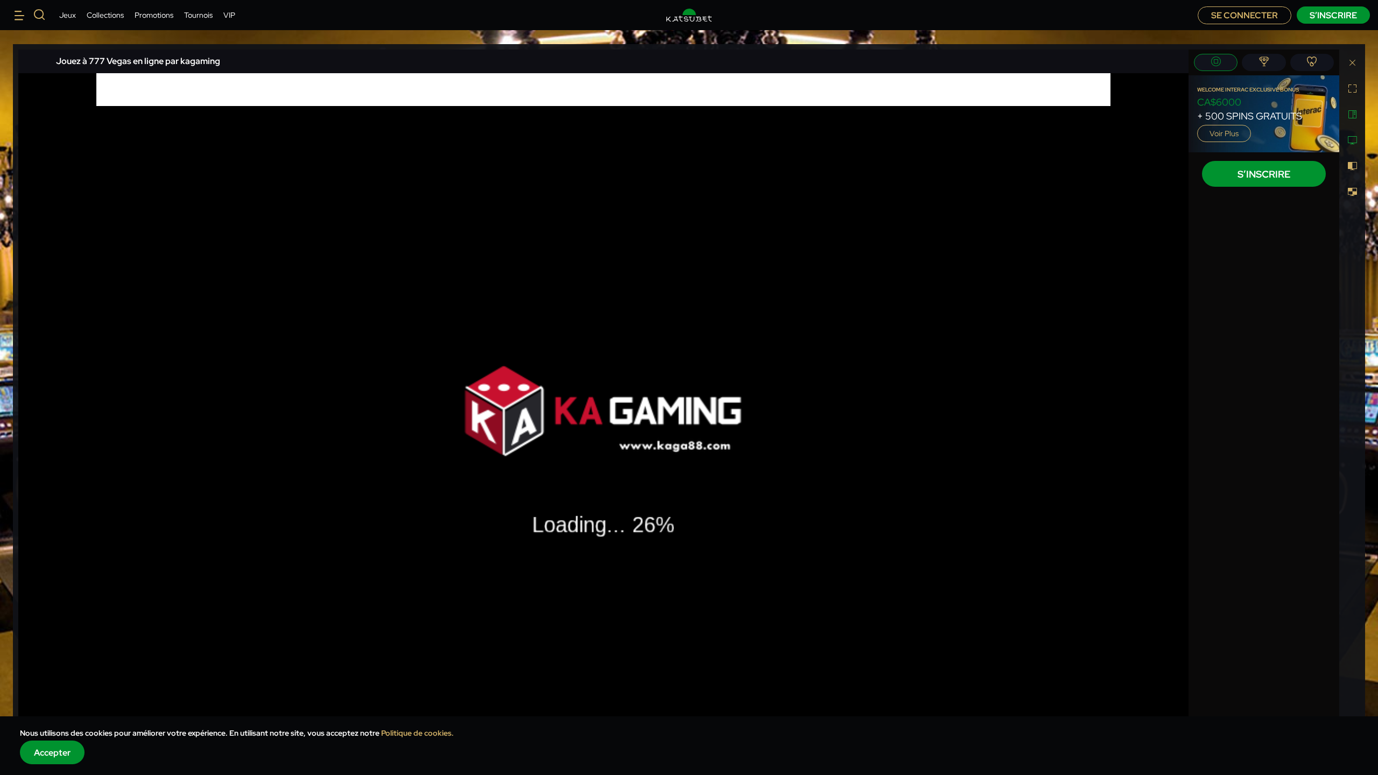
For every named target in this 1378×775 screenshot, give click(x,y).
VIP (229, 15)
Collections (105, 15)
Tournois (198, 15)
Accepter (52, 752)
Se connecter (1244, 15)
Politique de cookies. (417, 733)
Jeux (67, 15)
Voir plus (1224, 133)
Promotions (154, 15)
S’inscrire (1333, 15)
